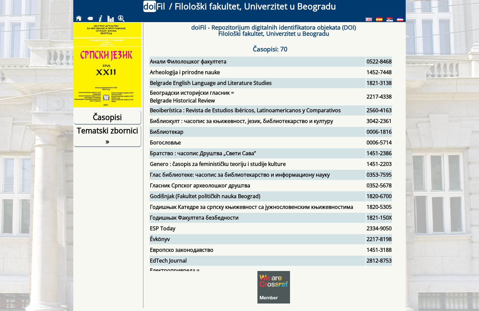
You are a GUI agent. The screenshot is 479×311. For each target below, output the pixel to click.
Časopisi (107, 117)
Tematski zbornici (107, 135)
